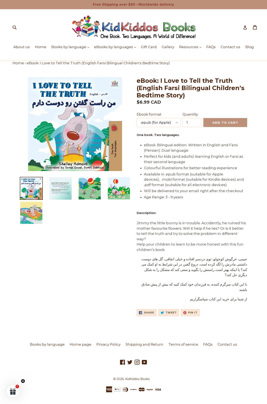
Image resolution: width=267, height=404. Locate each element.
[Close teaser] (23, 381)
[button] (13, 391)
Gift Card (149, 47)
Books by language (71, 47)
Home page (80, 344)
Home (40, 47)
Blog (249, 47)
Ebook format (149, 114)
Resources (191, 47)
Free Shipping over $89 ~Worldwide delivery (133, 4)
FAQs (211, 47)
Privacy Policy (108, 344)
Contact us (230, 47)
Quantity (190, 114)
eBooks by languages (116, 47)
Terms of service (183, 344)
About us (21, 47)
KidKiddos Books (137, 379)
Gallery (168, 47)
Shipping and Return (144, 344)
